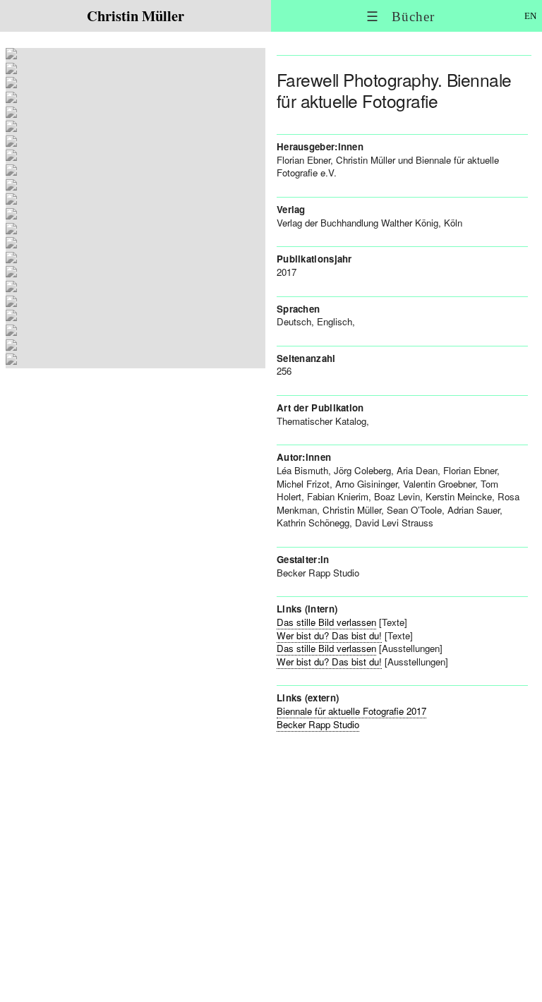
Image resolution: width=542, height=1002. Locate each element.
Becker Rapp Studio (318, 724)
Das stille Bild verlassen (326, 622)
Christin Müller (135, 15)
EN (530, 16)
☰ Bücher (400, 16)
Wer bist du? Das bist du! (329, 635)
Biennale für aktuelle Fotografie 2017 (351, 711)
